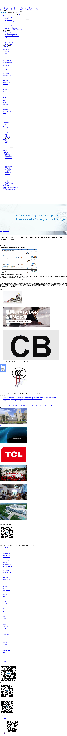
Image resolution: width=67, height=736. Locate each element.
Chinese (19, 14)
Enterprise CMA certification (7, 120)
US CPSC (6, 33)
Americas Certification (6, 56)
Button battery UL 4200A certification (11, 28)
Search (27, 19)
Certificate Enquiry (8, 137)
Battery (4, 189)
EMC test (4, 102)
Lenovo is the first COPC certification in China (8, 444)
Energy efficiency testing (7, 111)
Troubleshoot (7, 135)
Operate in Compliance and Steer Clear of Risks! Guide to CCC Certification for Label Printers (16, 7)
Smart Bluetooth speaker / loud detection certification (13, 40)
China (4, 197)
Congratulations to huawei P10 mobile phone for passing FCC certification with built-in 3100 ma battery (17, 482)
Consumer (6, 189)
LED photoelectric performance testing (11, 34)
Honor (6, 140)
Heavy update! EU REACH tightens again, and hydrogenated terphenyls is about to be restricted (18, 400)
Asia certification (5, 53)
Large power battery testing (9, 21)
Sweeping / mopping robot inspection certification (13, 37)
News (3, 126)
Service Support (5, 131)
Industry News (10, 187)
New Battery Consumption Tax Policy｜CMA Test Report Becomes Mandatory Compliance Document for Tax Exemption (20, 0)
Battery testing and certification (10, 27)
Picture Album (7, 134)
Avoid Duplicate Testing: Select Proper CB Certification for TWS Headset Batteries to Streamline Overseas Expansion (20, 8)
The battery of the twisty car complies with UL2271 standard (15, 29)
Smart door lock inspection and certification (12, 36)
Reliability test (5, 107)
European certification (6, 55)
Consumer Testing (6, 31)
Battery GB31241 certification (10, 23)
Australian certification (6, 58)
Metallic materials (5, 109)
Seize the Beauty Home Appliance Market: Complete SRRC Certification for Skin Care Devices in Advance (18, 5)
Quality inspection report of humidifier (11, 41)
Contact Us (4, 661)
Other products (5, 91)
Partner (6, 142)
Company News (7, 127)
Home (4, 15)
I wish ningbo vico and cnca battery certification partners (9, 425)
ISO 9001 (4, 124)
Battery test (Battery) (8, 26)
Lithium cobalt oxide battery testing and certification (9, 20)
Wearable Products (6, 87)
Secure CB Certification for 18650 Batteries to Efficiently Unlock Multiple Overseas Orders (15, 3)
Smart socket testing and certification (11, 39)
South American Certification (7, 62)
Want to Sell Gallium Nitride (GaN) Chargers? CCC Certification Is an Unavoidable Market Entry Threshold (18, 6)
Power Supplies (5, 80)
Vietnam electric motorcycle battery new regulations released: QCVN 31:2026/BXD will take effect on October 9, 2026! (22, 399)
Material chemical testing (7, 75)
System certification (6, 185)
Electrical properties (8, 180)
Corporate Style (7, 143)
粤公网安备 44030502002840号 (35, 664)
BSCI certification (5, 613)
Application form (7, 132)
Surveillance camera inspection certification (12, 35)
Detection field (5, 175)
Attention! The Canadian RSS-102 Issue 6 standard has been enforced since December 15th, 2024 (20, 288)
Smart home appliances (8, 166)
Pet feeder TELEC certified (9, 43)
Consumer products (6, 73)
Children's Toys (5, 78)
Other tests (4, 113)
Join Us (4, 659)
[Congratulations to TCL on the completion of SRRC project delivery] (13, 462)
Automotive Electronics (6, 82)
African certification (6, 562)
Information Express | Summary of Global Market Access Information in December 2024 (18, 287)
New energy (5, 98)
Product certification (6, 69)
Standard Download (8, 133)
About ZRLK (5, 139)
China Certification (6, 51)
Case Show (6, 129)
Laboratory (6, 141)
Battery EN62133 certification (10, 24)
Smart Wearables (5, 84)
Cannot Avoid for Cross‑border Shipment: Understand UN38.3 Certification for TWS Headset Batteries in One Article (19, 9)
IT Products (4, 85)
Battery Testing (5, 16)
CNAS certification (6, 122)
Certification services (6, 49)
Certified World (15, 187)
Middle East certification (7, 60)
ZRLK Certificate (7, 136)
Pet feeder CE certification (9, 44)
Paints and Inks (5, 89)
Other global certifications (7, 65)
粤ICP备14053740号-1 (26, 664)
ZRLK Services (5, 46)
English (17, 12)
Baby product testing (8, 32)
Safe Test (4, 100)
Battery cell (4, 71)
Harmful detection (5, 104)
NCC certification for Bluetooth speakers (11, 42)
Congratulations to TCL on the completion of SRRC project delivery (11, 463)
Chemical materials (11, 189)
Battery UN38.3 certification (9, 25)
